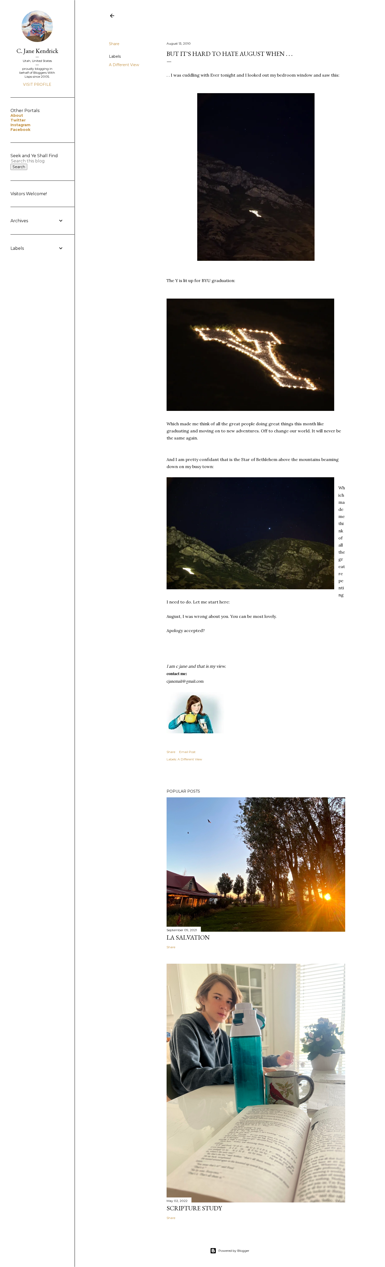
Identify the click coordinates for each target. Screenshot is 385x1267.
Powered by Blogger (233, 1251)
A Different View (124, 64)
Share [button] (114, 43)
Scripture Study (194, 1208)
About (16, 115)
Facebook (20, 129)
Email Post (187, 752)
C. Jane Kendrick (37, 51)
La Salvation (188, 937)
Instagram (20, 125)
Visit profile (37, 84)
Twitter (18, 120)
